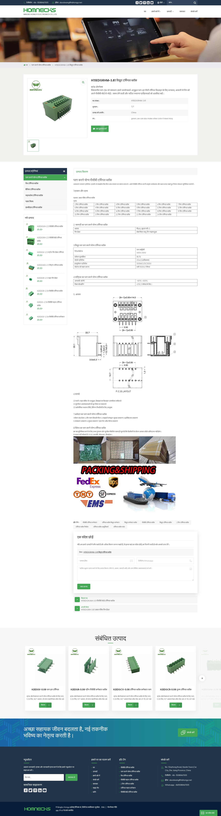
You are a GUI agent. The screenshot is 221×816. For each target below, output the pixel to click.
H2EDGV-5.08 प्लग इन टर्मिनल (45, 689)
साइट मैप (96, 788)
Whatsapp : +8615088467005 (177, 785)
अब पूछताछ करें (101, 129)
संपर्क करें (194, 11)
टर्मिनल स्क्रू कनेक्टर (128, 788)
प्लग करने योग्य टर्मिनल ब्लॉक (41, 65)
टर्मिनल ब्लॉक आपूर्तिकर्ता (100, 527)
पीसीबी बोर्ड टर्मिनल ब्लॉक (129, 792)
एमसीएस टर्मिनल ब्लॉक (33, 207)
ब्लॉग (94, 792)
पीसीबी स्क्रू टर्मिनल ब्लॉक (129, 780)
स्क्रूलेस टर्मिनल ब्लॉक (34, 195)
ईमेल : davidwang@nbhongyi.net (68, 3)
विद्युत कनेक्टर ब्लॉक (130, 522)
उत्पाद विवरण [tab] (82, 172)
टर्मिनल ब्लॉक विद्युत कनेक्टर (110, 522)
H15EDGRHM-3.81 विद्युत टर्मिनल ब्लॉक (97, 552)
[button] (202, 678)
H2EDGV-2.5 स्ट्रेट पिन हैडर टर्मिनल (50, 252)
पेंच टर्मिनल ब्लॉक (31, 183)
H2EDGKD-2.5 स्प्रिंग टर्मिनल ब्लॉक (50, 265)
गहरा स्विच (29, 201)
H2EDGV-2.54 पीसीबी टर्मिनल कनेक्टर (51, 317)
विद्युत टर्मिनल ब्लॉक (166, 522)
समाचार (182, 11)
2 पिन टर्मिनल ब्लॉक (183, 522)
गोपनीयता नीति (112, 807)
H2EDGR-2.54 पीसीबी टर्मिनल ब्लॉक (50, 291)
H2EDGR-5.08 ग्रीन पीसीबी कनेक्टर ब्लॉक (89, 689)
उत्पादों (169, 11)
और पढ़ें (39, 229)
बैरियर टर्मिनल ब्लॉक (32, 189)
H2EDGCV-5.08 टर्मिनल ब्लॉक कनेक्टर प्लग (132, 689)
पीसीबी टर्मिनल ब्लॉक (148, 522)
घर (145, 11)
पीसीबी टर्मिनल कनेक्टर (90, 522)
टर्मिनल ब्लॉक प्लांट (119, 527)
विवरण (43, 705)
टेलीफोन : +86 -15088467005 (37, 3)
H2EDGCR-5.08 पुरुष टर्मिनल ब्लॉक (175, 689)
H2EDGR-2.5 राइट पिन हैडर (47, 278)
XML (103, 807)
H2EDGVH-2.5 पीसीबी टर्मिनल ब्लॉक (50, 226)
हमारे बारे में (155, 11)
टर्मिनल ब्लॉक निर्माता (82, 527)
